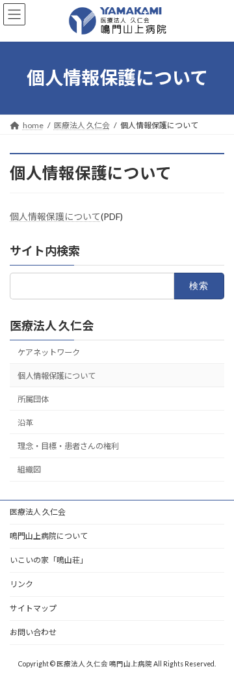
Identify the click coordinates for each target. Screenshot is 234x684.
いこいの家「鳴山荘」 (49, 560)
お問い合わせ (33, 632)
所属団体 (33, 399)
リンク (21, 584)
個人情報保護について (55, 216)
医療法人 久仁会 (52, 325)
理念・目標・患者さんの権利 (68, 446)
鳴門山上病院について (49, 536)
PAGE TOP (215, 649)
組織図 (29, 469)
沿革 (25, 423)
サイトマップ (33, 608)
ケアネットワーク (49, 352)
